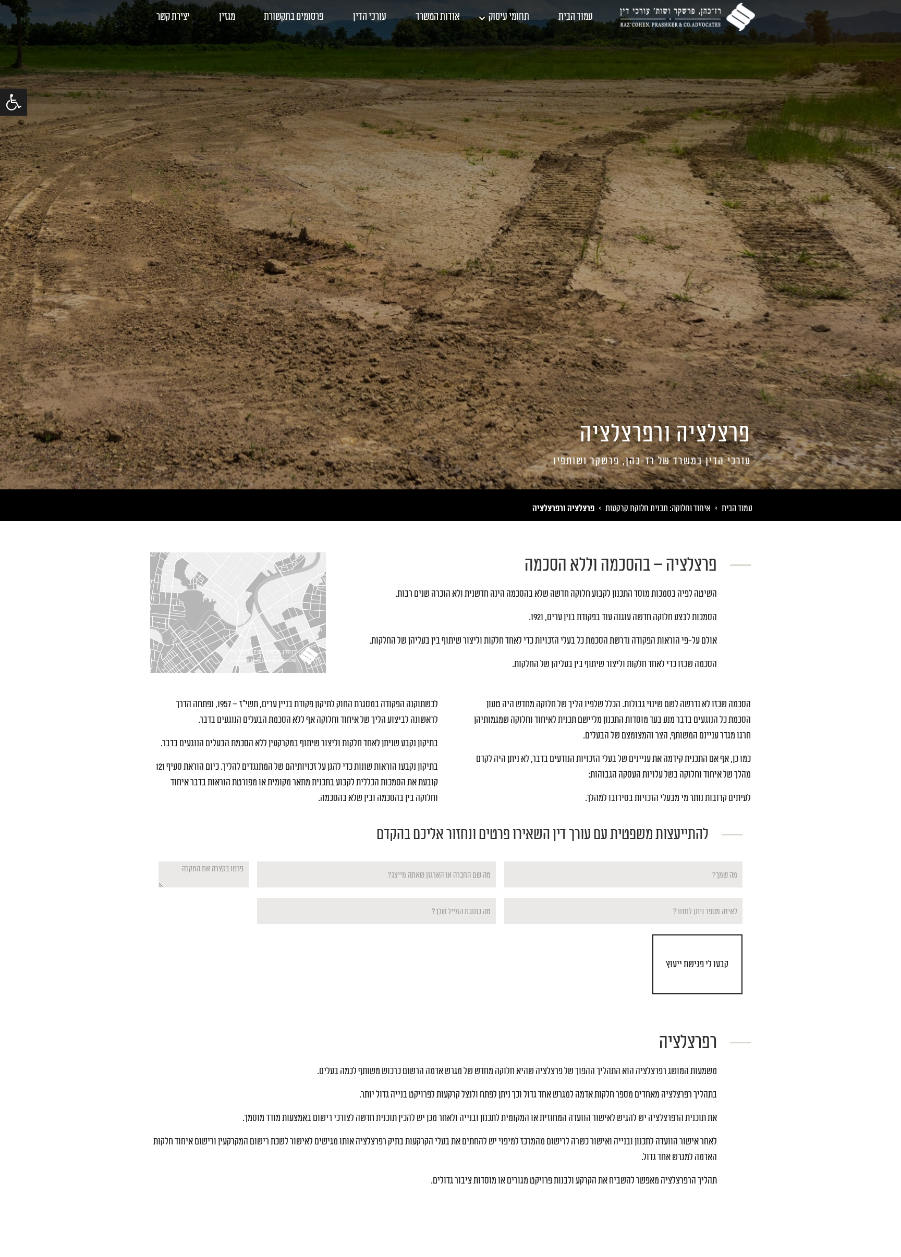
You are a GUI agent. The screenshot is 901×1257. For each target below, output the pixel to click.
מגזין (227, 17)
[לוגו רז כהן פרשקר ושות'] (687, 16)
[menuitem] (575, 17)
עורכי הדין (369, 17)
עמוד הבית (575, 17)
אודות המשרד (438, 17)
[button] (13, 102)
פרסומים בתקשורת (294, 17)
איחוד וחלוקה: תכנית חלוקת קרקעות (658, 508)
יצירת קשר (173, 17)
